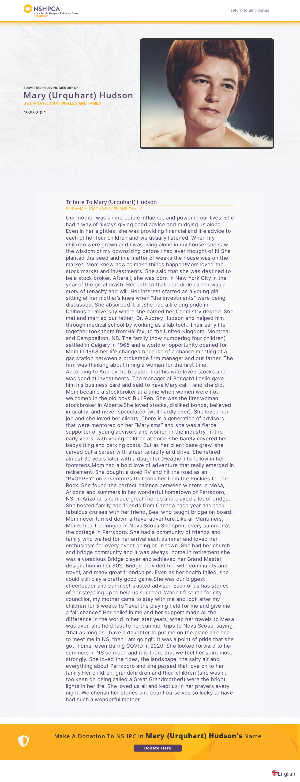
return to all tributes (250, 10)
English (286, 774)
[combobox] (283, 773)
